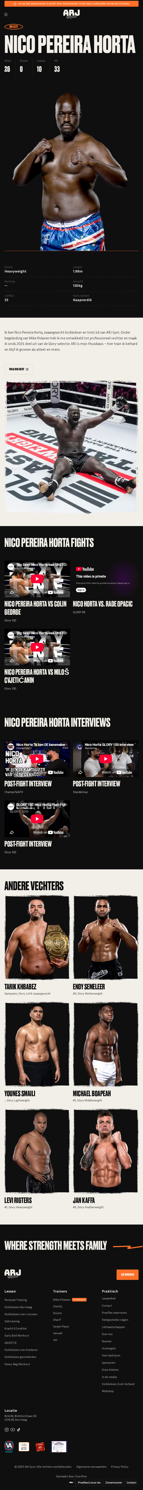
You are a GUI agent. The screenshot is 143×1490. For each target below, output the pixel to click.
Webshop (108, 1391)
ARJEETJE (10, 1343)
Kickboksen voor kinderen (21, 1350)
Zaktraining (12, 1321)
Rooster (107, 1341)
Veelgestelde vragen (115, 1320)
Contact (107, 1305)
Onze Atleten (110, 1369)
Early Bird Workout (16, 1335)
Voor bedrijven (111, 1355)
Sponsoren (108, 1362)
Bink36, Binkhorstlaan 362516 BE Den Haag (20, 1417)
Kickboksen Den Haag (18, 1307)
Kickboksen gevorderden (20, 1357)
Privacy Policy (119, 1466)
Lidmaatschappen (113, 1327)
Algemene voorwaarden (91, 1466)
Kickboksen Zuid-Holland (118, 1384)
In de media (109, 1377)
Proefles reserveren (114, 1312)
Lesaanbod (109, 1298)
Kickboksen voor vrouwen (20, 1314)
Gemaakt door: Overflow (71, 1476)
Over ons (107, 1334)
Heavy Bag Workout (17, 1364)
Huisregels (109, 1348)
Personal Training (15, 1300)
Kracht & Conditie (15, 1328)
